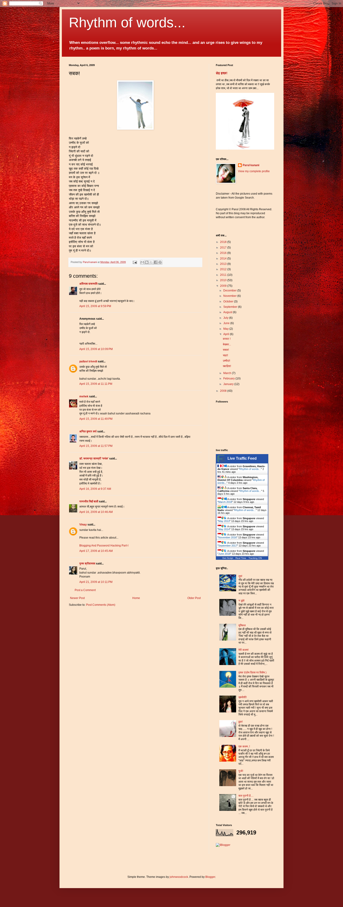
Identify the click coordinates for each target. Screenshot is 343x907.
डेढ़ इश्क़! (222, 73)
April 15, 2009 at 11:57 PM (95, 446)
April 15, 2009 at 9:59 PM (95, 306)
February (229, 378)
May (226, 328)
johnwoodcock (179, 877)
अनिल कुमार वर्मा (88, 431)
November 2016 (227, 537)
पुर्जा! (240, 771)
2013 (223, 264)
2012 (223, 269)
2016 (223, 253)
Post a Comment (85, 590)
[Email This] (142, 262)
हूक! (240, 721)
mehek (83, 396)
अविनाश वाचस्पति (88, 283)
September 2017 (227, 545)
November (230, 296)
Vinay (83, 524)
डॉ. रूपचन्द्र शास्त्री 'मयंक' (93, 458)
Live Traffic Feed (242, 458)
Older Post (194, 598)
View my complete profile (254, 171)
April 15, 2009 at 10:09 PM (96, 349)
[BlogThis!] (146, 262)
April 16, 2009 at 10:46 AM (96, 512)
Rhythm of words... (127, 22)
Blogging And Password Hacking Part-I (103, 545)
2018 (223, 242)
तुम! (240, 576)
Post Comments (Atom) (100, 604)
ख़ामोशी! (242, 697)
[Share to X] (151, 262)
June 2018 (224, 553)
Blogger (210, 877)
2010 (223, 280)
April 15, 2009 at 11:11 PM (95, 383)
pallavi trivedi (88, 361)
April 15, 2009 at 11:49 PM (95, 418)
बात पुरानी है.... (245, 795)
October (228, 301)
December (230, 290)
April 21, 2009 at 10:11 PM (95, 582)
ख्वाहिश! (227, 366)
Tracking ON (255, 558)
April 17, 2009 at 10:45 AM (96, 551)
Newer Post (77, 598)
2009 (223, 285)
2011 (223, 275)
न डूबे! (241, 600)
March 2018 (225, 502)
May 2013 (224, 521)
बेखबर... (227, 344)
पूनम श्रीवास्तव (87, 563)
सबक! (226, 349)
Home (136, 598)
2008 (223, 390)
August (228, 312)
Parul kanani (251, 165)
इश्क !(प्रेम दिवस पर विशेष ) (252, 672)
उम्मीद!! (226, 360)
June (226, 323)
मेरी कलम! (243, 649)
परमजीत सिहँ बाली (88, 501)
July (226, 317)
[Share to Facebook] (155, 262)
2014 (223, 258)
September (230, 306)
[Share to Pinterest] (160, 262)
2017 (223, 247)
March (227, 373)
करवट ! (227, 338)
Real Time (240, 558)
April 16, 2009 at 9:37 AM (95, 488)
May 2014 (224, 529)
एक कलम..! (244, 746)
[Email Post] (135, 262)
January (228, 384)
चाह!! (225, 355)
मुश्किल (242, 625)
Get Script (227, 558)
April (226, 334)
